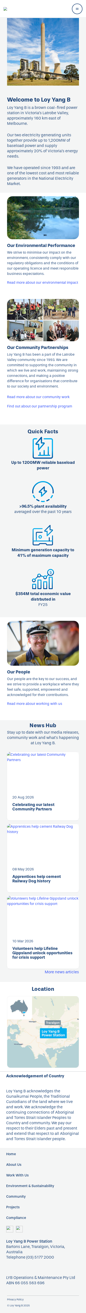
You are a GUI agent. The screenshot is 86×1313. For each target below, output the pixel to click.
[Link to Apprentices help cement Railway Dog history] (43, 843)
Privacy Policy (15, 1299)
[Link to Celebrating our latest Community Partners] (43, 771)
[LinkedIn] (19, 1228)
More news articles (62, 972)
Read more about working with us (34, 704)
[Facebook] (9, 1228)
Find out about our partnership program (39, 406)
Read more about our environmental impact (42, 282)
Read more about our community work (38, 397)
